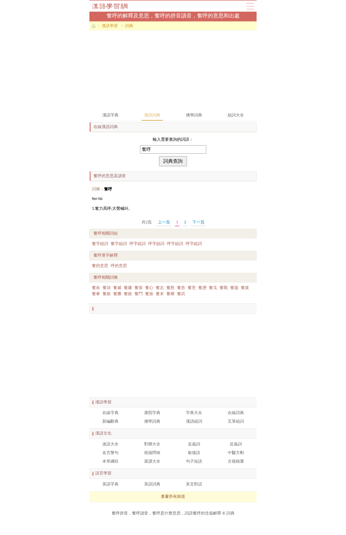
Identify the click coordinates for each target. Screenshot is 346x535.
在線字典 (110, 413)
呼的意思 (119, 266)
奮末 (160, 294)
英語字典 (110, 484)
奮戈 (213, 288)
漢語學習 (110, 26)
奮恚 (181, 288)
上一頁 (164, 222)
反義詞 (194, 444)
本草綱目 (110, 462)
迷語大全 (110, 444)
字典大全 (194, 413)
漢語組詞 (194, 422)
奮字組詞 (100, 244)
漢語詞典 (152, 115)
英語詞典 (152, 484)
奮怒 (170, 288)
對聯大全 (152, 444)
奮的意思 (100, 266)
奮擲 (117, 294)
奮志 (160, 288)
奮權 (170, 294)
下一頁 (198, 222)
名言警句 (110, 453)
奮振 (107, 294)
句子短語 (194, 462)
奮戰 (224, 288)
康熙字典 (152, 413)
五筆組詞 (236, 422)
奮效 (128, 294)
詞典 (129, 26)
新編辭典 (110, 422)
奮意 (192, 288)
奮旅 (149, 294)
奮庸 (128, 288)
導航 (250, 6)
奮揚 (234, 288)
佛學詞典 (194, 115)
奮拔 (245, 288)
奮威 (117, 288)
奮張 (138, 288)
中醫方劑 (236, 453)
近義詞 (236, 444)
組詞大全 (236, 115)
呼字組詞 (137, 244)
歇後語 (194, 453)
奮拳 (96, 294)
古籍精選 (236, 462)
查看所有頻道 (173, 497)
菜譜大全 (152, 462)
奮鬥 (138, 294)
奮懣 (202, 288)
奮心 (149, 288)
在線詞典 (236, 413)
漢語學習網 (114, 6)
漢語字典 (110, 115)
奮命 (96, 288)
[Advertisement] (173, 70)
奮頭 (107, 288)
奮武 (181, 294)
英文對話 (194, 484)
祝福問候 (152, 453)
